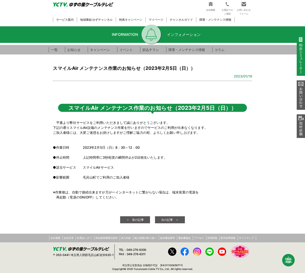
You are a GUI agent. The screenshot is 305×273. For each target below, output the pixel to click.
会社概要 (55, 237)
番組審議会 (184, 237)
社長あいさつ (84, 237)
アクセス (199, 237)
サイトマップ (246, 237)
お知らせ (74, 50)
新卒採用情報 (228, 237)
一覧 (54, 50)
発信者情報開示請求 (106, 237)
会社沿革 (69, 237)
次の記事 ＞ (170, 219)
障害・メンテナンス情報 (215, 19)
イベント (126, 50)
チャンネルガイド (181, 19)
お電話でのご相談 (227, 11)
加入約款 (126, 237)
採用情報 (212, 237)
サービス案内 (65, 19)
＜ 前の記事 (135, 219)
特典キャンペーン (130, 19)
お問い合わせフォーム (244, 11)
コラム (219, 50)
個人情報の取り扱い (145, 237)
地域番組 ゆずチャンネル (96, 19)
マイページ (156, 19)
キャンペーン (100, 50)
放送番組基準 (167, 237)
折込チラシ (150, 50)
